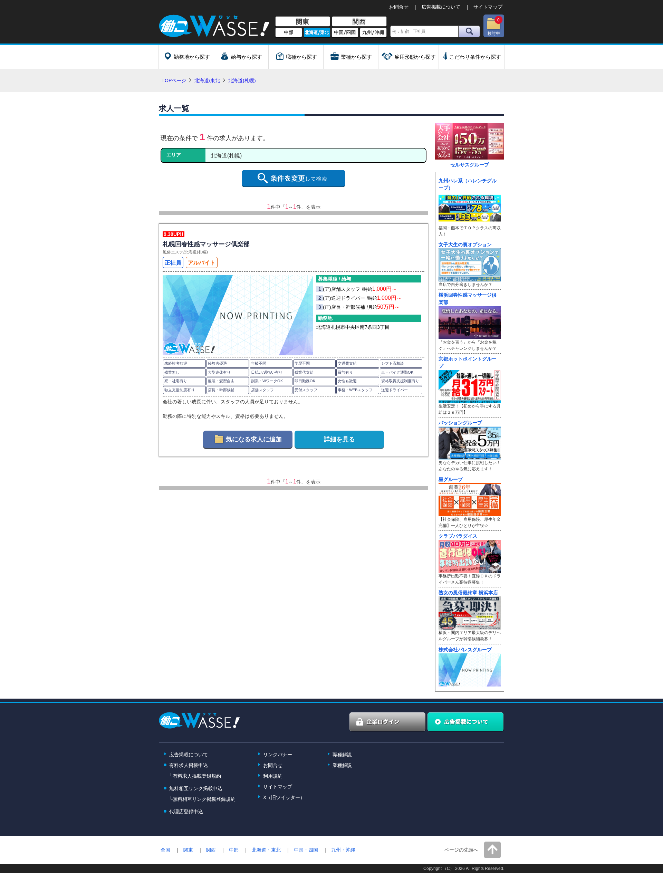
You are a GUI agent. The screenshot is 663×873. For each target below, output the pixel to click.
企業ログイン (387, 722)
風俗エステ (173, 252)
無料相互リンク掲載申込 (195, 788)
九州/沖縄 (373, 32)
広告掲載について (441, 7)
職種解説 (342, 754)
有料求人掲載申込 (188, 765)
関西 (359, 21)
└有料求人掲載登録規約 (195, 776)
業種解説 (342, 765)
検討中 (494, 27)
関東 (302, 21)
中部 (288, 32)
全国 (165, 850)
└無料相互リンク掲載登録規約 (202, 799)
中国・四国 (306, 850)
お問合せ (399, 7)
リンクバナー (277, 754)
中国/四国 (345, 32)
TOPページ (174, 80)
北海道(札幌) (196, 252)
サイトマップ (487, 7)
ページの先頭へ (461, 850)
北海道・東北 (266, 850)
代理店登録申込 (186, 811)
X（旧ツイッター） (284, 797)
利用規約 (272, 776)
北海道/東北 (317, 32)
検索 (469, 31)
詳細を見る (339, 439)
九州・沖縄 (343, 850)
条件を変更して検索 (293, 178)
